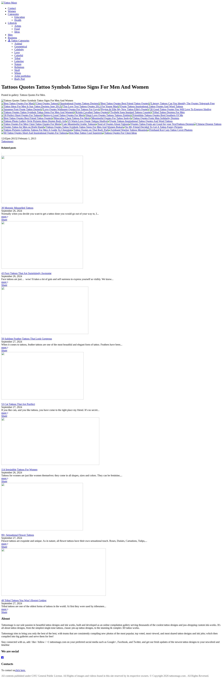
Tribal (17, 58)
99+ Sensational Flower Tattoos (17, 535)
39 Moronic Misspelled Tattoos (17, 207)
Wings (17, 73)
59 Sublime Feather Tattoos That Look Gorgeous (26, 338)
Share (4, 219)
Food (17, 28)
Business (12, 37)
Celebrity (19, 49)
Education (19, 17)
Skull (17, 70)
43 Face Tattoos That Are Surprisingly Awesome (26, 273)
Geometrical (20, 46)
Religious (19, 67)
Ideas (17, 31)
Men (10, 34)
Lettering (19, 61)
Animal (18, 43)
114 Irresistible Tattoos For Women (19, 469)
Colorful (18, 55)
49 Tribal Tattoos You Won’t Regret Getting (23, 600)
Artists (17, 26)
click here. (20, 670)
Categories (13, 14)
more (4, 216)
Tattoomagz (7, 141)
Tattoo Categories (19, 40)
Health (17, 20)
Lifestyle (12, 23)
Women (12, 11)
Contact (12, 8)
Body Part (19, 79)
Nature (17, 64)
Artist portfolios (22, 76)
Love (17, 52)
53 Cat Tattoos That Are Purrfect (18, 404)
